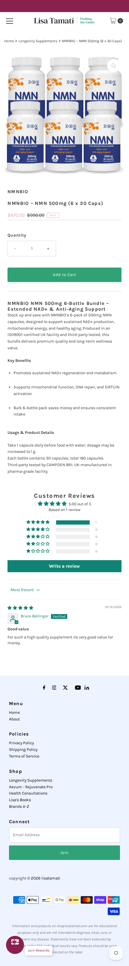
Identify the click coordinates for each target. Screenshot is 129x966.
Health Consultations (28, 793)
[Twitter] (65, 688)
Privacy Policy (21, 743)
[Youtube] (78, 688)
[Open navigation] (10, 21)
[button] (38, 522)
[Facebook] (44, 688)
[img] (20, 608)
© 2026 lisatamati (43, 878)
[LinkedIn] (87, 688)
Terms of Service (24, 756)
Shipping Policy (23, 749)
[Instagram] (54, 688)
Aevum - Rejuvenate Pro (30, 787)
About (14, 719)
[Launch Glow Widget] (15, 945)
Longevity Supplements (38, 41)
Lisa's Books (20, 800)
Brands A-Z (19, 806)
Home (9, 41)
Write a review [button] (64, 566)
